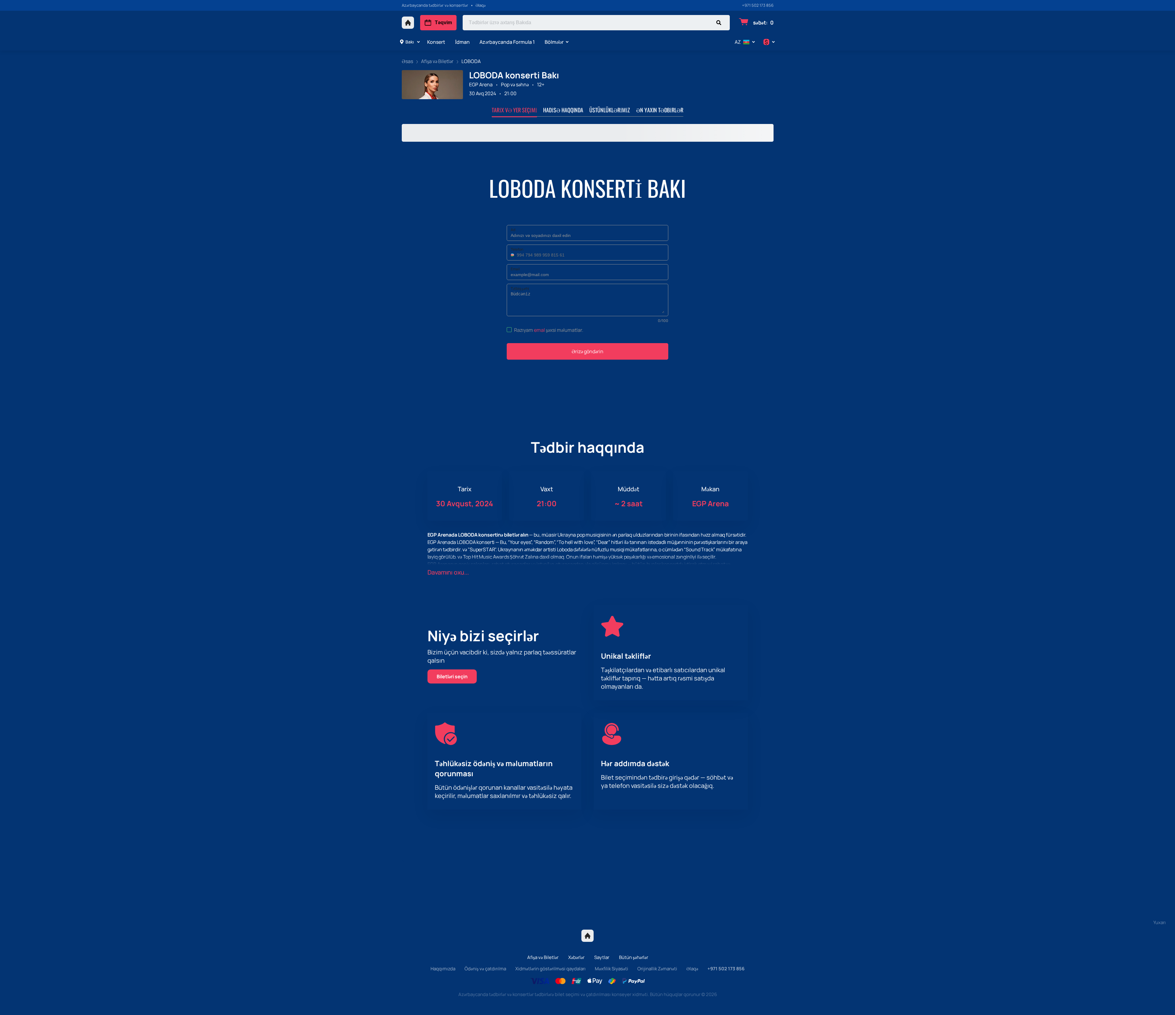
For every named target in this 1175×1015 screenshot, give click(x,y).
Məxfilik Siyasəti (611, 968)
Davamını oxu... (448, 572)
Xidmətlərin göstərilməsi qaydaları (550, 968)
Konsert (436, 42)
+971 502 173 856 (758, 5)
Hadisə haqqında (563, 110)
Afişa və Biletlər (542, 957)
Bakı (409, 42)
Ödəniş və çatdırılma (485, 968)
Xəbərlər (576, 957)
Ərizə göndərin (587, 351)
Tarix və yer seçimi (514, 110)
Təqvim (443, 22)
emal (539, 330)
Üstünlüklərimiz (609, 110)
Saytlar (601, 957)
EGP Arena (481, 84)
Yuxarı (1159, 922)
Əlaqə (692, 968)
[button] (513, 255)
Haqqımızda (443, 968)
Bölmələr (554, 42)
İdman (462, 42)
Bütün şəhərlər (633, 957)
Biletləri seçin (452, 676)
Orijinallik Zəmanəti (657, 968)
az (738, 42)
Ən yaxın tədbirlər (659, 110)
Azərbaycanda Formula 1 (507, 42)
